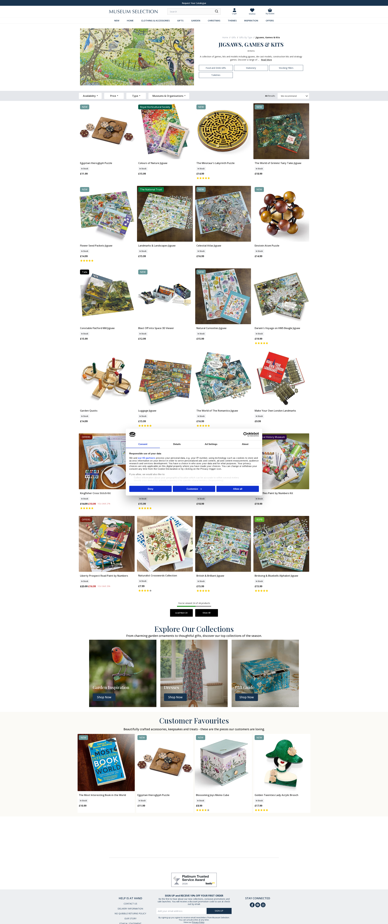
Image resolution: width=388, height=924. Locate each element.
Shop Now (104, 697)
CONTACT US (130, 903)
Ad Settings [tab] (211, 444)
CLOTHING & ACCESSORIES (155, 20)
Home (225, 37)
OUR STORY (130, 918)
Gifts (233, 37)
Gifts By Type (245, 37)
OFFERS (270, 20)
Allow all (237, 488)
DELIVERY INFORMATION (130, 908)
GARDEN (195, 20)
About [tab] (245, 444)
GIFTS (180, 20)
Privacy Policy (198, 922)
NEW (116, 20)
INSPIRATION (251, 20)
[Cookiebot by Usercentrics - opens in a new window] (245, 434)
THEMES (232, 20)
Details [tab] (177, 444)
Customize (192, 488)
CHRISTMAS (214, 20)
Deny (150, 488)
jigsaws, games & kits (268, 37)
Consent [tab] (142, 444)
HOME (130, 20)
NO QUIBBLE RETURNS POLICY (130, 913)
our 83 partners (146, 457)
